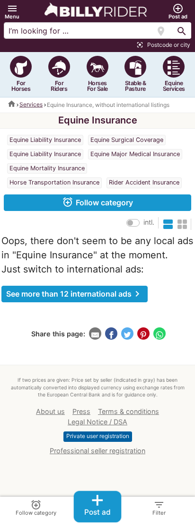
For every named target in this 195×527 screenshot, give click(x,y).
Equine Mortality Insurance (47, 168)
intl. (148, 222)
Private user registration (97, 435)
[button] (12, 11)
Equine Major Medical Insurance (135, 154)
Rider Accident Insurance (144, 182)
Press (81, 411)
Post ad (97, 504)
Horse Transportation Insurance (54, 182)
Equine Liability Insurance (45, 139)
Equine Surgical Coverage (126, 139)
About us (50, 411)
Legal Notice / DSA (97, 422)
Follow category (97, 202)
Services (31, 104)
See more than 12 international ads (74, 293)
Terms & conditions (128, 411)
